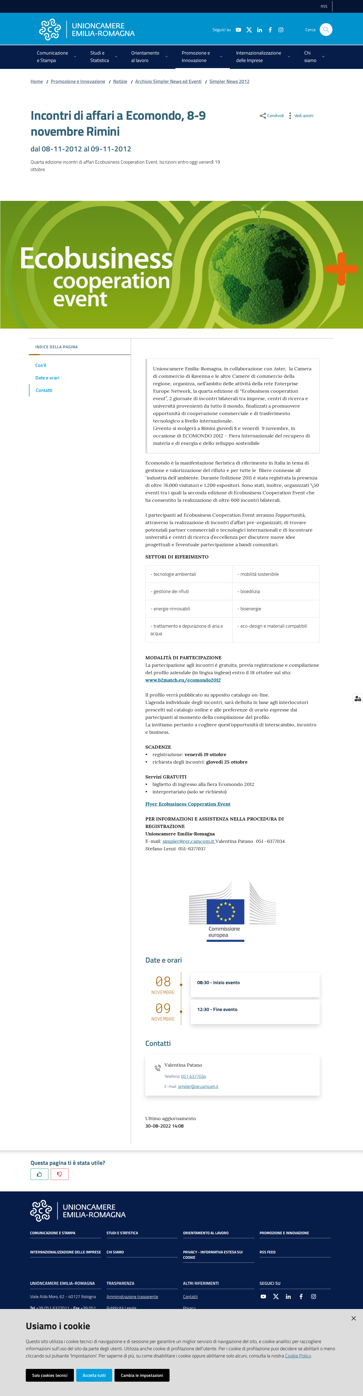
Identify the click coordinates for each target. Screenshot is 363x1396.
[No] (60, 1174)
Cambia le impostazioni (142, 1375)
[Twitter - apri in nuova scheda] (247, 29)
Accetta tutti (94, 1375)
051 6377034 (193, 1076)
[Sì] (39, 1174)
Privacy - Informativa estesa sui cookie (213, 1254)
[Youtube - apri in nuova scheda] (236, 29)
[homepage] (87, 29)
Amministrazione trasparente (132, 1296)
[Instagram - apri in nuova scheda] (278, 29)
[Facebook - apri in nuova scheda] (268, 29)
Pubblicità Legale (121, 1308)
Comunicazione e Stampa (52, 1233)
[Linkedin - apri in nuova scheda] (257, 29)
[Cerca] (326, 29)
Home (37, 81)
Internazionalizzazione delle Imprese (65, 1252)
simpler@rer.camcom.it (189, 841)
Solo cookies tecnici (49, 1375)
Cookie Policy (298, 1355)
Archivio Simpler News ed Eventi (168, 81)
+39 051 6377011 (52, 1308)
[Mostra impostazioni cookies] (358, 698)
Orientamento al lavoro (206, 1233)
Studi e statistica (122, 1233)
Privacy (189, 1308)
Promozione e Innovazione (78, 81)
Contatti (190, 1296)
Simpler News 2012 (229, 81)
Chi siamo (115, 1252)
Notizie (120, 81)
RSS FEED (268, 1252)
